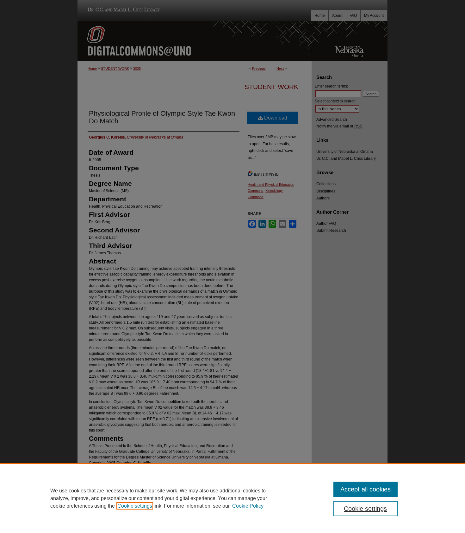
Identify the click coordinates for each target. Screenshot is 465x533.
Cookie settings (134, 506)
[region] (232, 498)
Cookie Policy (248, 506)
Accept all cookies (365, 489)
